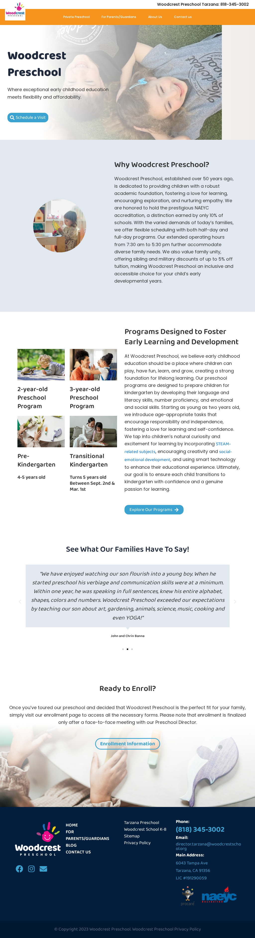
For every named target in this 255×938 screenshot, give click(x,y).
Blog (71, 845)
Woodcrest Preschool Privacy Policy (166, 929)
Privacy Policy (137, 843)
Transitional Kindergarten (89, 460)
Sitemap (132, 836)
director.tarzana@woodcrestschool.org (208, 846)
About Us (155, 17)
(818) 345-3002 (200, 830)
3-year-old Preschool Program (85, 398)
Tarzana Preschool (141, 822)
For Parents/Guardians (119, 17)
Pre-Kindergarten (36, 460)
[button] (19, 601)
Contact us (183, 17)
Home (72, 825)
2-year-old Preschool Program (32, 398)
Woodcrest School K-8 (145, 829)
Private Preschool (76, 17)
